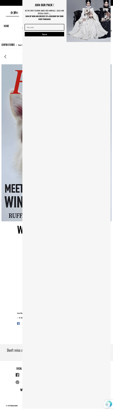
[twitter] (22, 389)
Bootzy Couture (14, 405)
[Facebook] (18, 323)
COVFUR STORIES (8, 45)
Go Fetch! (14, 13)
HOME (6, 26)
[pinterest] (17, 382)
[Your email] (44, 27)
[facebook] (17, 375)
